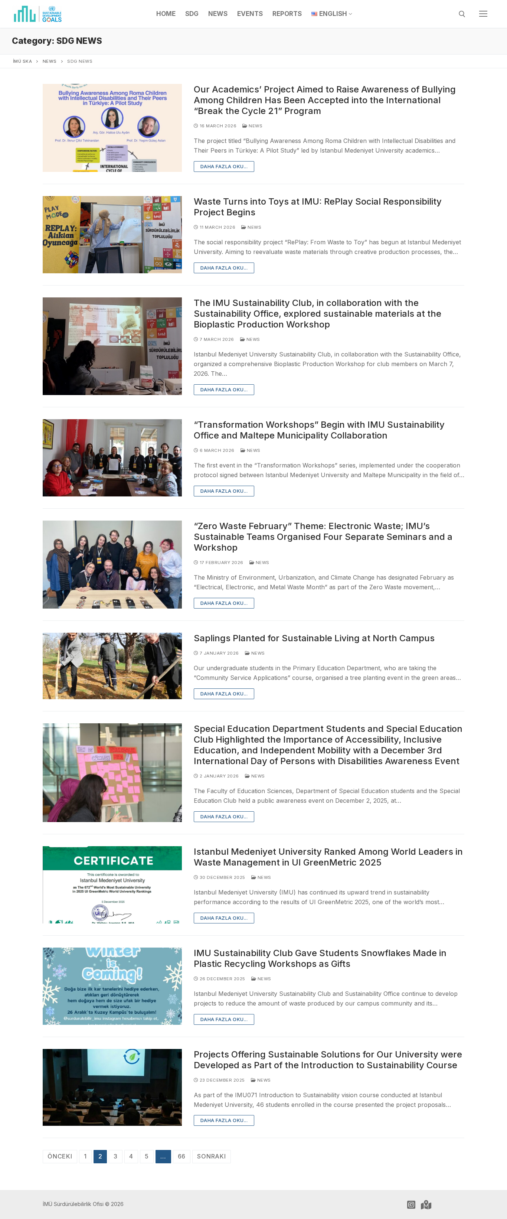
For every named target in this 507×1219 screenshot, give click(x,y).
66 (182, 1156)
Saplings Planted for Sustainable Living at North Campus (314, 638)
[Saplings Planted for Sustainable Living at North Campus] (112, 666)
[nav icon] (483, 14)
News (255, 125)
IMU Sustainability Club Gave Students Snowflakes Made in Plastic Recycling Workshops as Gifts (320, 958)
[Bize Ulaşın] (426, 1204)
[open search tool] (462, 14)
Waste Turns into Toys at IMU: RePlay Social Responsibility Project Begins (318, 207)
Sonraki (211, 1156)
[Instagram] (411, 1204)
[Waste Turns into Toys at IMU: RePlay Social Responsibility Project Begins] (112, 234)
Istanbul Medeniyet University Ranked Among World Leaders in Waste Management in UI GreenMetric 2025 (328, 857)
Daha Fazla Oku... (224, 166)
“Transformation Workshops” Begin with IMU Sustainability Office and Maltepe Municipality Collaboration (319, 430)
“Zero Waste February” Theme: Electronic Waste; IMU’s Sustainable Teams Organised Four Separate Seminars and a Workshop (323, 537)
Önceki (60, 1156)
